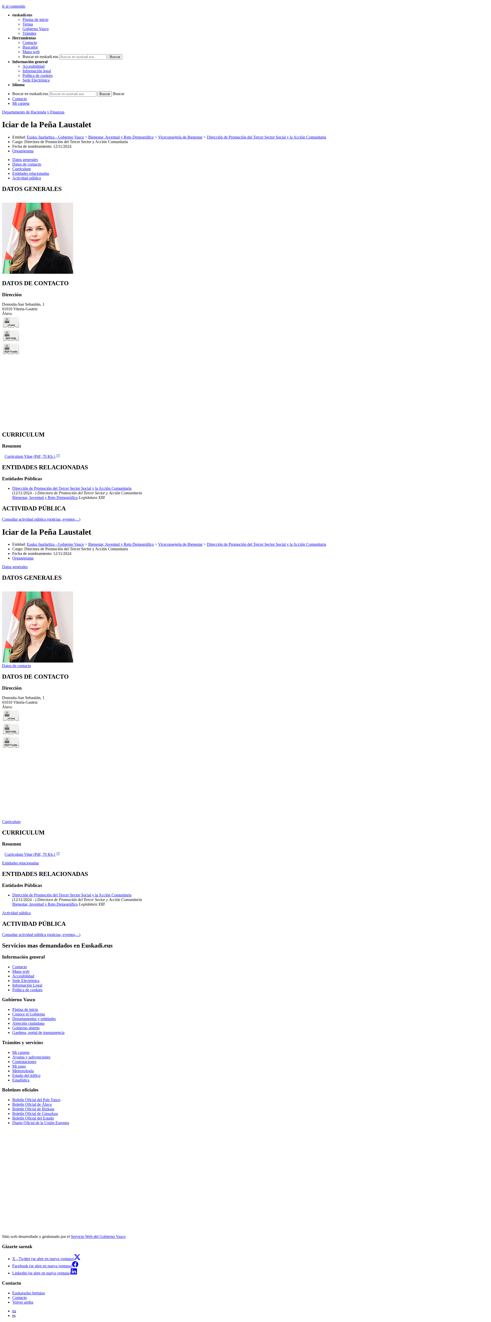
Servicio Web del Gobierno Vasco (98, 1236)
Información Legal (27, 985)
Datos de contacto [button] (26, 164)
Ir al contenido (13, 6)
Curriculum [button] (21, 169)
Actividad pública (16, 913)
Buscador (30, 47)
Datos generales (15, 567)
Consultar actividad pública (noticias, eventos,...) (41, 519)
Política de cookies (38, 75)
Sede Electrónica (36, 80)
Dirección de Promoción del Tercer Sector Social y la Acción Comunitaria (266, 137)
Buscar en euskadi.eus (40, 56)
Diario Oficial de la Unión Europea (40, 1123)
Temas (28, 24)
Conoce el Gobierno (28, 1014)
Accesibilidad (33, 66)
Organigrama (23, 151)
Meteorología (23, 1071)
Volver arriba (22, 1302)
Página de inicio (35, 19)
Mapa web (31, 52)
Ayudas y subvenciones (31, 1057)
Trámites (29, 33)
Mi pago (19, 1066)
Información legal (37, 71)
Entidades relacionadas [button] (30, 173)
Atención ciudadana (28, 1023)
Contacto (30, 42)
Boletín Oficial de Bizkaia (33, 1109)
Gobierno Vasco (36, 29)
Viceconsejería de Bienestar (180, 137)
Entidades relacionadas (20, 863)
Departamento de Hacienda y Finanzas (33, 112)
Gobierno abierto (26, 1028)
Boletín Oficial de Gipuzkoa (35, 1113)
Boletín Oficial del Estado (33, 1118)
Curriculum (11, 821)
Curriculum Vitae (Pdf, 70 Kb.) (30, 456)
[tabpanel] (245, 230)
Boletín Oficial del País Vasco (36, 1100)
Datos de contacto (16, 666)
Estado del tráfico (26, 1075)
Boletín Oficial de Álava (32, 1104)
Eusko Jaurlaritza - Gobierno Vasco (55, 137)
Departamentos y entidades (34, 1019)
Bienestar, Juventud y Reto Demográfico (121, 137)
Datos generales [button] (25, 159)
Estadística (20, 1080)
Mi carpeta (20, 103)
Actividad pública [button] (26, 178)
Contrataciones (24, 1061)
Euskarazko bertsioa (28, 1293)
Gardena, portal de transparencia (38, 1032)
